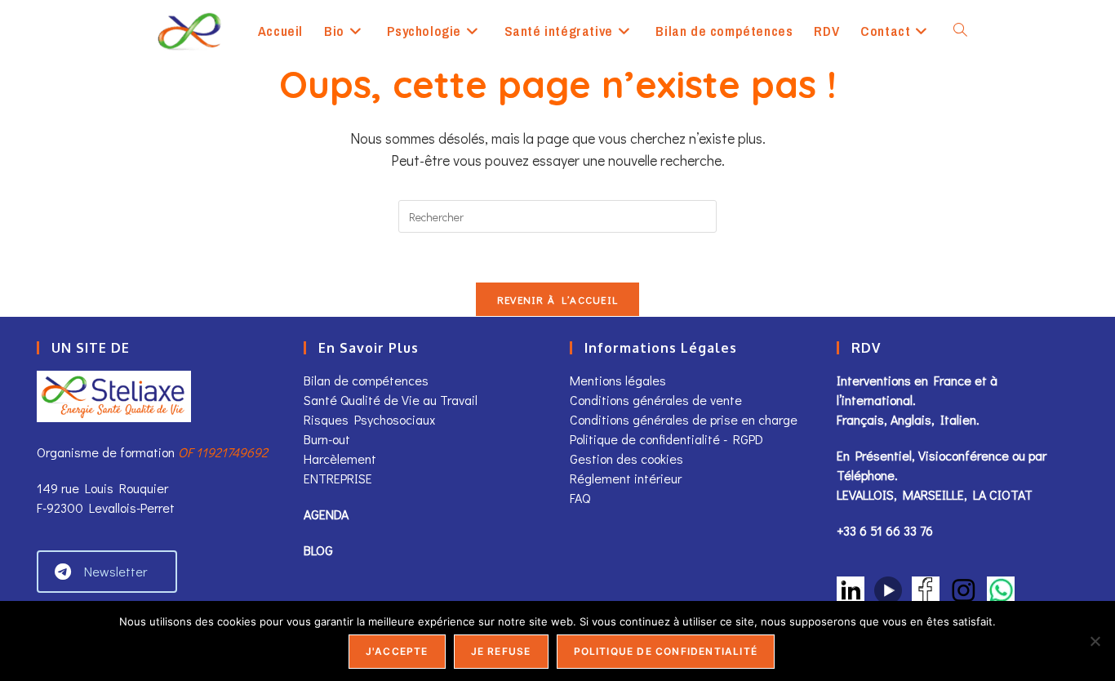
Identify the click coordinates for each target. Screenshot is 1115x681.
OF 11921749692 (223, 452)
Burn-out (327, 438)
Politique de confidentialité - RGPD (666, 438)
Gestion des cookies (626, 458)
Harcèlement (340, 458)
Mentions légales (618, 380)
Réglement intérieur (626, 478)
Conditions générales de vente (657, 399)
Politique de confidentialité (666, 651)
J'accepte (397, 651)
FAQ (580, 497)
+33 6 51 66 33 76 (885, 530)
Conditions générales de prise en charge (683, 419)
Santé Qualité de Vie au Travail (391, 399)
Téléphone (866, 474)
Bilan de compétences (366, 380)
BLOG (318, 550)
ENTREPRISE (338, 478)
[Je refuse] (1094, 641)
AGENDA (326, 514)
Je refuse (501, 651)
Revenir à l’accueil (558, 299)
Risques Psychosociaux (369, 419)
